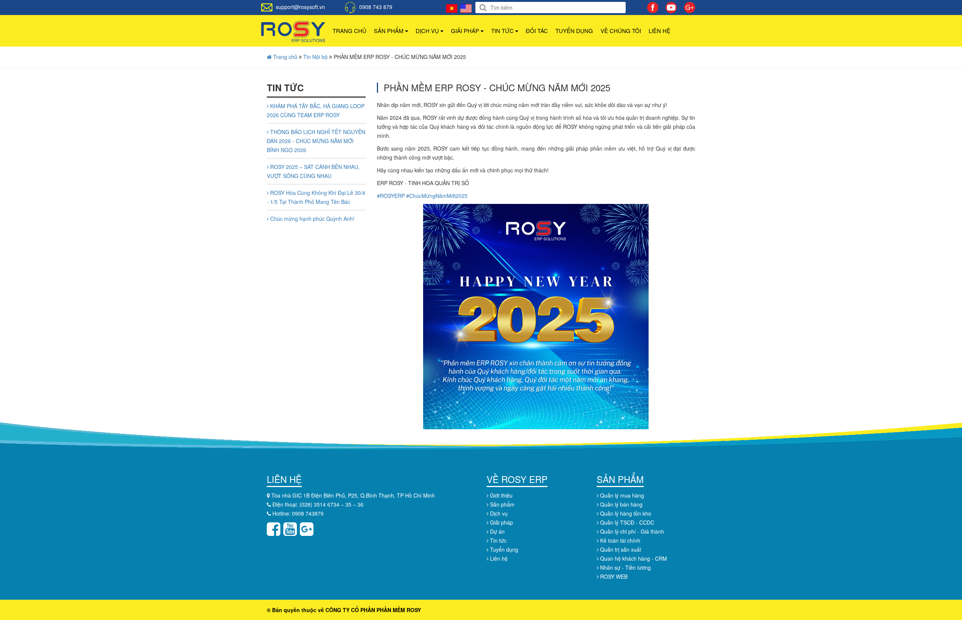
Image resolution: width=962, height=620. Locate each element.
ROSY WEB (613, 576)
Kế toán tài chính (619, 540)
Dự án (497, 531)
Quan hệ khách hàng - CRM (633, 558)
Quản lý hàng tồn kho (625, 513)
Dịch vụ (428, 31)
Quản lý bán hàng (621, 504)
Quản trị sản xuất (620, 549)
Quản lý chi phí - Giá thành (631, 531)
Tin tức (503, 31)
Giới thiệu (501, 495)
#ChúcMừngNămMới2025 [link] (436, 195)
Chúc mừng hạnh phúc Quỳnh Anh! (311, 218)
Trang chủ (349, 31)
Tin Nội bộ (316, 56)
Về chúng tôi (620, 31)
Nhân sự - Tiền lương (625, 567)
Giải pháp (466, 31)
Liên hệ (659, 31)
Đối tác (537, 31)
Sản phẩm (389, 31)
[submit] (483, 7)
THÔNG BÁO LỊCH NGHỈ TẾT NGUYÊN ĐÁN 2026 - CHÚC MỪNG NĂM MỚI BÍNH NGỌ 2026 (316, 141)
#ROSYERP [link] (391, 195)
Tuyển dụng (574, 31)
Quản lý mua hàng (621, 495)
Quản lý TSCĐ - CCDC (626, 522)
